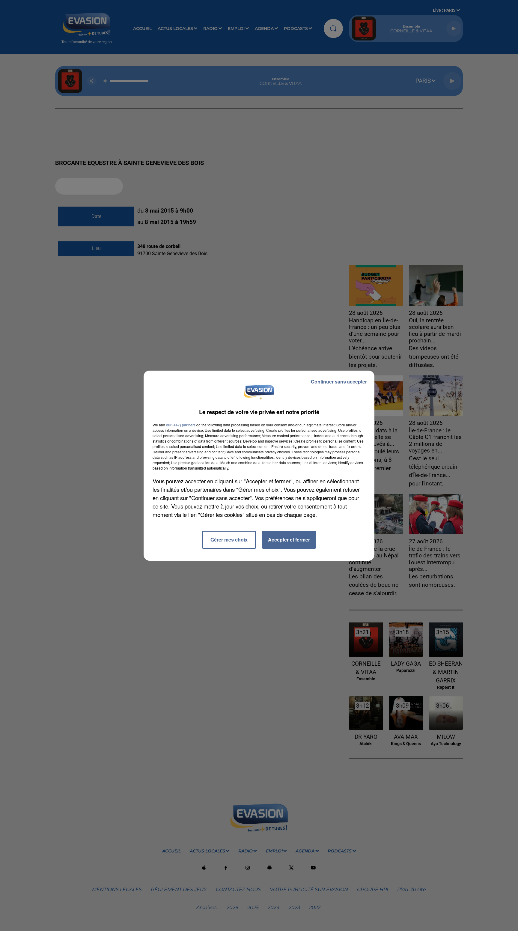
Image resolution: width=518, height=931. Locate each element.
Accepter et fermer (289, 539)
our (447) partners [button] (180, 424)
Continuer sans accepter (339, 381)
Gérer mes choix (229, 539)
